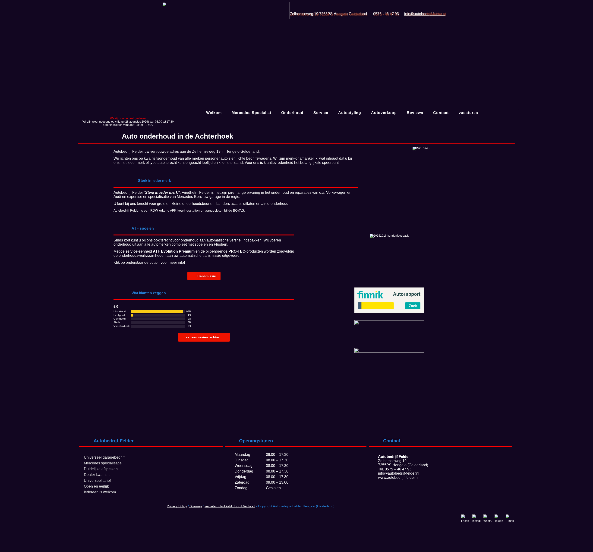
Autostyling (349, 113)
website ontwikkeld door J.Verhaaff (230, 506)
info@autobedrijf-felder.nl (424, 14)
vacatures (468, 113)
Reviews (415, 113)
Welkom (214, 113)
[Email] (510, 518)
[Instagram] (476, 518)
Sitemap (195, 506)
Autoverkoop (384, 113)
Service (320, 113)
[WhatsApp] (487, 518)
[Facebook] (465, 518)
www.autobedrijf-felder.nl (398, 477)
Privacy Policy (177, 506)
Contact (441, 113)
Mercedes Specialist (251, 113)
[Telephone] (499, 518)
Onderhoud (292, 113)
